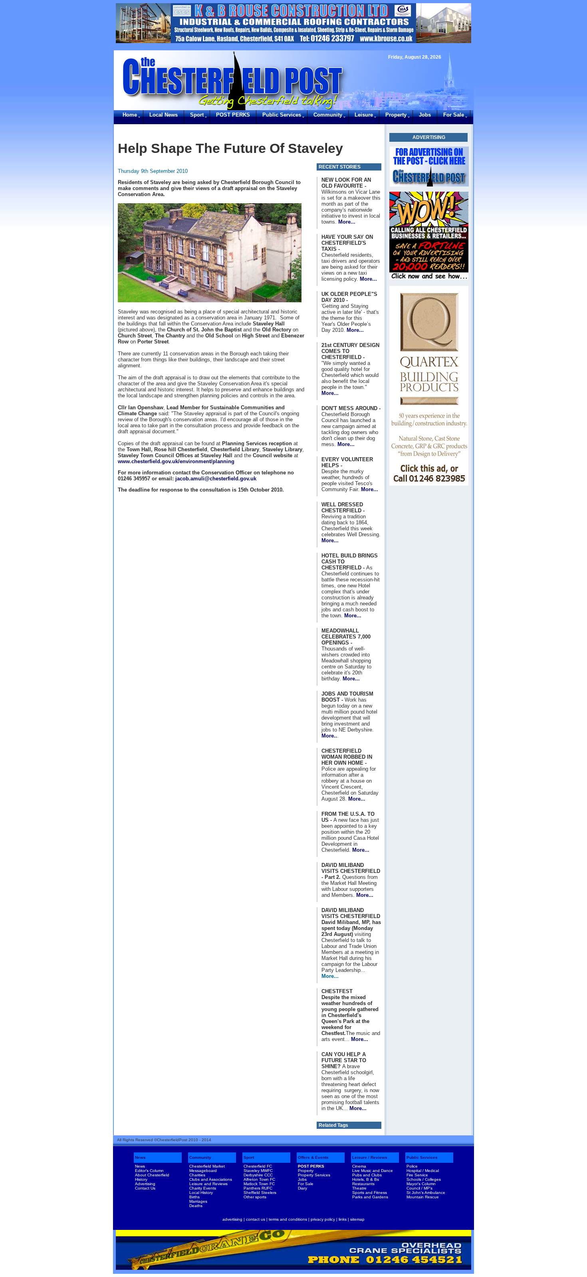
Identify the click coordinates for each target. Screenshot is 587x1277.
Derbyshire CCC (258, 1175)
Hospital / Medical (423, 1170)
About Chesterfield (152, 1175)
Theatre (359, 1188)
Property (396, 115)
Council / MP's (419, 1188)
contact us (255, 1219)
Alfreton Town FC (259, 1179)
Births (194, 1197)
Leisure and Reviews (208, 1184)
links (343, 1219)
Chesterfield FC (258, 1166)
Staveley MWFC (258, 1170)
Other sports (255, 1197)
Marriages (198, 1201)
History (141, 1179)
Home (130, 115)
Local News (163, 115)
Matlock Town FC (259, 1184)
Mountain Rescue (423, 1197)
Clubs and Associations (210, 1179)
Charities (197, 1175)
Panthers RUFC (258, 1188)
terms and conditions (288, 1219)
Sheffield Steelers (260, 1192)
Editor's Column (149, 1170)
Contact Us (145, 1188)
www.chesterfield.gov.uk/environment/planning (176, 461)
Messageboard (203, 1170)
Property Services (314, 1175)
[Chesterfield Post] (429, 166)
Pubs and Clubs (367, 1175)
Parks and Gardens (370, 1197)
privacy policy (323, 1219)
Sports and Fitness (369, 1192)
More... (346, 222)
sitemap (357, 1219)
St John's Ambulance (426, 1192)
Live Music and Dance (372, 1170)
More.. (329, 736)
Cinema (359, 1166)
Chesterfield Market (207, 1166)
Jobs (425, 115)
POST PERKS (233, 115)
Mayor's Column (421, 1184)
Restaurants (363, 1184)
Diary (302, 1188)
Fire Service (417, 1175)
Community (327, 115)
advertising (232, 1219)
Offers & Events (313, 1157)
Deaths (195, 1206)
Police (412, 1166)
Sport (197, 115)
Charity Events (202, 1188)
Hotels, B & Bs (365, 1179)
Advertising (145, 1184)
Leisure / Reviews (369, 1157)
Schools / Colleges (424, 1179)
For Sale (453, 115)
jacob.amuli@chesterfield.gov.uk (215, 479)
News (140, 1157)
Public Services (281, 115)
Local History (201, 1192)
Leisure (364, 115)
